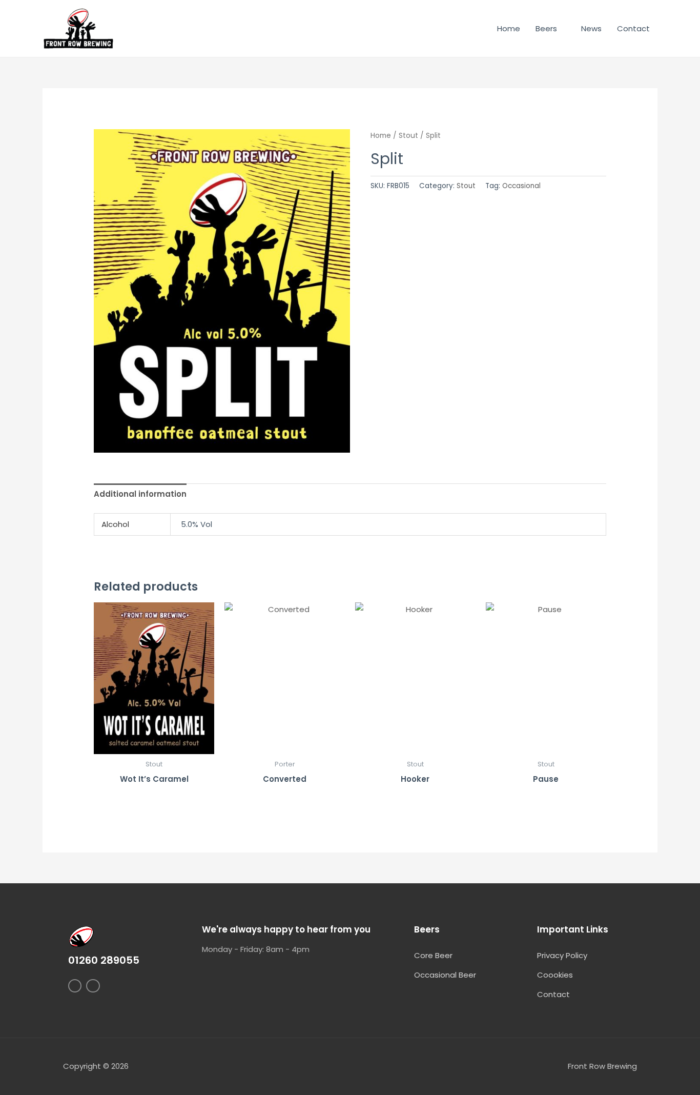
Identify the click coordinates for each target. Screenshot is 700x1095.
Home (508, 28)
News (591, 28)
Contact (633, 28)
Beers (546, 28)
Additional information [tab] (140, 494)
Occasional (521, 186)
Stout (408, 135)
